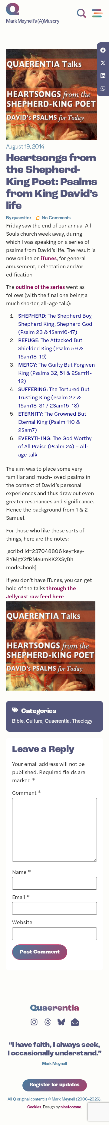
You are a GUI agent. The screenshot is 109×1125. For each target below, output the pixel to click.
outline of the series (40, 287)
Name (21, 872)
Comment (26, 793)
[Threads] (47, 1022)
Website (22, 923)
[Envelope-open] (75, 1022)
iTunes (49, 259)
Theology (82, 721)
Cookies (34, 1107)
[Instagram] (34, 1022)
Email (21, 898)
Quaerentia (57, 721)
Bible (18, 721)
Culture (34, 721)
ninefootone (71, 1107)
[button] (103, 50)
